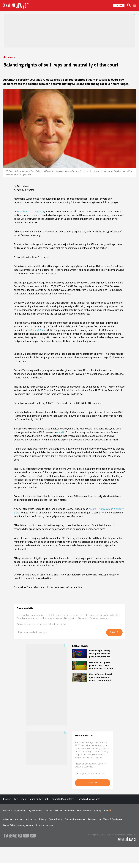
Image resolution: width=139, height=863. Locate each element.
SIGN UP (114, 632)
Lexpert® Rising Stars (62, 799)
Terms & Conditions (112, 819)
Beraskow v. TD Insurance (30, 211)
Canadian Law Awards (88, 799)
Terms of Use (94, 819)
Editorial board (84, 810)
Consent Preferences (75, 819)
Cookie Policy (55, 819)
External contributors (64, 810)
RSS (106, 810)
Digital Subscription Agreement (18, 825)
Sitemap (97, 810)
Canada (11, 57)
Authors (48, 810)
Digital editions (35, 810)
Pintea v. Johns (35, 330)
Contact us (31, 819)
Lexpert (7, 799)
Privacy (42, 819)
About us (19, 819)
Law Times (20, 799)
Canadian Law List (38, 799)
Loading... (118, 5)
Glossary (7, 810)
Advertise (7, 819)
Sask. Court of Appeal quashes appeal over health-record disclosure (101, 665)
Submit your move (44, 825)
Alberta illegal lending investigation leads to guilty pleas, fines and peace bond (99, 653)
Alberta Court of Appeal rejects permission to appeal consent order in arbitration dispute (100, 677)
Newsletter (19, 810)
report (59, 432)
